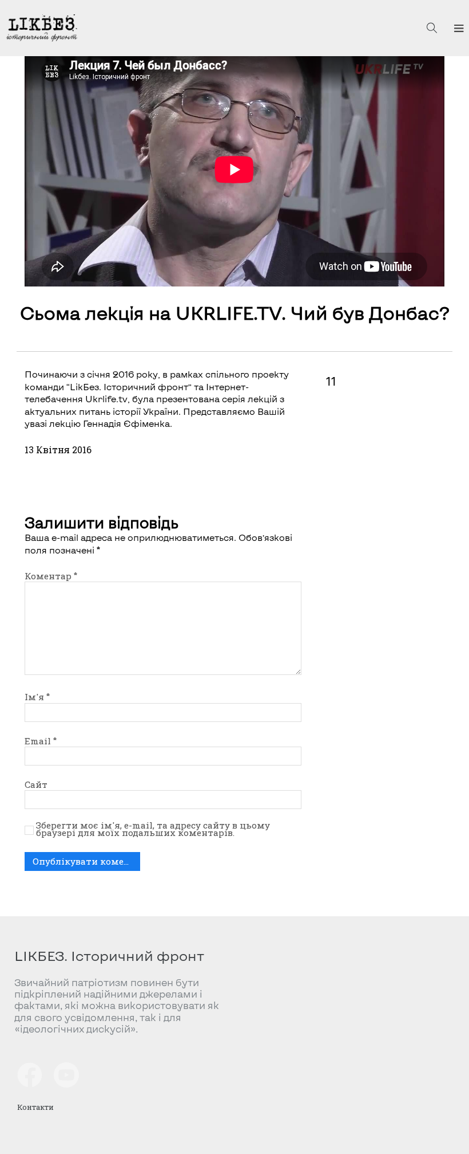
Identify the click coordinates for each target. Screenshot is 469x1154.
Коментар (51, 576)
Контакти (35, 1107)
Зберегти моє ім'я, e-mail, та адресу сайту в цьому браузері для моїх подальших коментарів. (153, 830)
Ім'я (37, 696)
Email (41, 741)
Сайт (36, 784)
